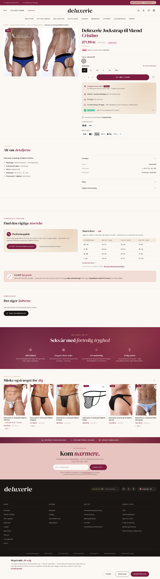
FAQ (124, 510)
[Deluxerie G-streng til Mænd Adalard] (41, 399)
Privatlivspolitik (79, 553)
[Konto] (143, 10)
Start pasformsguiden (21, 246)
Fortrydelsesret (63, 553)
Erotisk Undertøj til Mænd (17, 25)
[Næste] (154, 380)
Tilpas (108, 574)
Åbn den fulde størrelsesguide (114, 266)
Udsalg (31, 10)
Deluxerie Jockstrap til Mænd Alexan (120, 419)
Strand (106, 19)
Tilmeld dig (98, 467)
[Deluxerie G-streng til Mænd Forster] (68, 399)
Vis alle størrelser (88, 263)
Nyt (5, 10)
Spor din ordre (128, 519)
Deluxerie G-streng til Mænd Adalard (41, 419)
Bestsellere (53, 523)
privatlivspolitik (87, 472)
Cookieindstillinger (127, 553)
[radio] (84, 61)
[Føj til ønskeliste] (24, 387)
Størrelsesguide (128, 514)
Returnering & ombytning (132, 531)
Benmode (95, 19)
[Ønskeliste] (148, 10)
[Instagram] (124, 489)
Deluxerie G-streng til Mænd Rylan (94, 419)
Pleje (84, 182)
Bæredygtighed (90, 519)
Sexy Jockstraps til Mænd (35, 25)
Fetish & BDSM (43, 19)
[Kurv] (154, 10)
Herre (132, 19)
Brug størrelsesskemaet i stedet (50, 246)
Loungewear (120, 19)
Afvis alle (122, 574)
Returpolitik (49, 553)
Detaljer (85, 158)
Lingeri (84, 19)
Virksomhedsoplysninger (93, 510)
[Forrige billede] (6, 399)
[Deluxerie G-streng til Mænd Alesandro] (147, 399)
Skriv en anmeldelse (17, 313)
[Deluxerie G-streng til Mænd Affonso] (15, 399)
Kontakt (87, 523)
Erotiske (29, 19)
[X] (133, 489)
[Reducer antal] (84, 77)
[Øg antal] (92, 77)
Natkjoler (73, 19)
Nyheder (52, 510)
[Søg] (138, 10)
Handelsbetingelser (32, 553)
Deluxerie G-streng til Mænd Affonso (15, 419)
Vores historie (89, 514)
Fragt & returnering (89, 188)
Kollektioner (17, 10)
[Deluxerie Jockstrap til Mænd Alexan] (120, 399)
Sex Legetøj (59, 19)
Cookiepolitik (94, 553)
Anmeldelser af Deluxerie (93, 527)
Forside (6, 25)
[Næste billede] (24, 399)
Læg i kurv (124, 77)
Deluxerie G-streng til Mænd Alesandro (146, 419)
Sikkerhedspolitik (110, 553)
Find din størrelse (150, 66)
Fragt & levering (128, 523)
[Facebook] (129, 489)
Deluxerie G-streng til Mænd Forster (67, 419)
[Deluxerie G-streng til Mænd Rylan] (94, 399)
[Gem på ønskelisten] (153, 77)
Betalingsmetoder (129, 527)
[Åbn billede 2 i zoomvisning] (60, 52)
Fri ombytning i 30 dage (30, 3)
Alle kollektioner (55, 519)
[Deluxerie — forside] (80, 10)
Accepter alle (140, 574)
